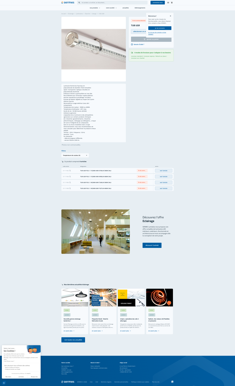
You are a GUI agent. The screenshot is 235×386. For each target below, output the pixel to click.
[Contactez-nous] (168, 3)
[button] (75, 155)
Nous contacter (95, 366)
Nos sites (64, 374)
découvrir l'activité (152, 245)
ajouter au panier (153, 39)
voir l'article (163, 170)
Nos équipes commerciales (99, 368)
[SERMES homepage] (67, 2)
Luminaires (79, 14)
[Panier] (172, 3)
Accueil (63, 14)
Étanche (87, 14)
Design (94, 14)
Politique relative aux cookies (140, 382)
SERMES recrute (66, 370)
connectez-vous (158, 2)
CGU (91, 382)
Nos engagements (67, 372)
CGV (96, 382)
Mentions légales (106, 382)
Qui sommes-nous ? (67, 366)
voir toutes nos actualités (73, 340)
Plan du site (155, 382)
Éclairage (71, 14)
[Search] (79, 2)
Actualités (64, 368)
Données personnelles (121, 382)
